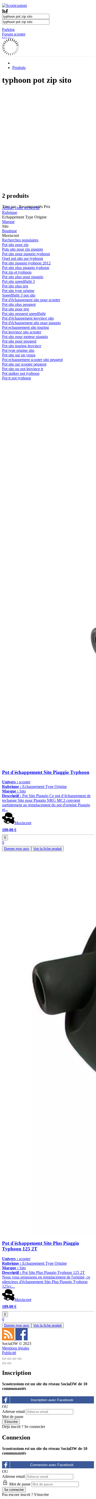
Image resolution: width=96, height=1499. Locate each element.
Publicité (9, 1353)
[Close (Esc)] (4, 1358)
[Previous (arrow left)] (4, 1363)
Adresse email (13, 1411)
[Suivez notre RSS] (8, 1339)
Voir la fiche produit (47, 849)
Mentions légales (15, 1348)
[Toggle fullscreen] (14, 1358)
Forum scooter (13, 34)
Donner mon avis (16, 849)
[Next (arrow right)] (9, 1363)
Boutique (9, 231)
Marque (8, 221)
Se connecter (34, 1426)
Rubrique (9, 212)
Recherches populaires (20, 240)
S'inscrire (41, 1494)
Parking (8, 29)
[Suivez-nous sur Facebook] (21, 1339)
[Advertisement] (48, 138)
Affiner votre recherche (21, 208)
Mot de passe (12, 1416)
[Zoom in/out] (19, 1358)
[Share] (9, 1358)
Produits (19, 67)
